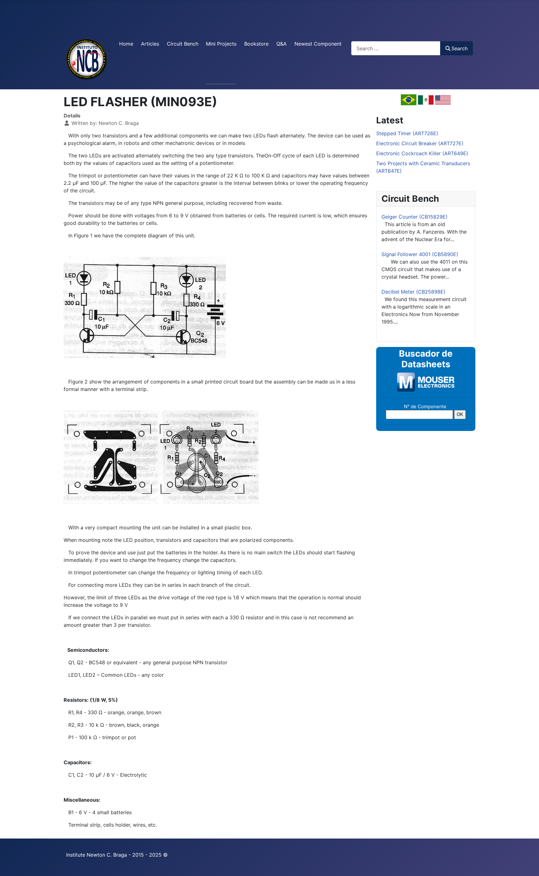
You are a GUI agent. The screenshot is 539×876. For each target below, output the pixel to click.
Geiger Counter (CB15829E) (414, 217)
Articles (150, 44)
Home (126, 44)
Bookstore (256, 44)
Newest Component (318, 44)
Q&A (281, 44)
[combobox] (395, 48)
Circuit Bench (182, 44)
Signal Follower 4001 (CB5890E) (419, 254)
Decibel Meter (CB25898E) (413, 292)
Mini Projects (221, 44)
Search (459, 48)
